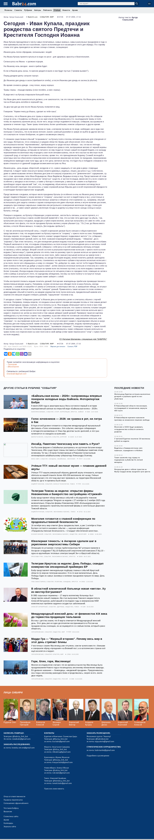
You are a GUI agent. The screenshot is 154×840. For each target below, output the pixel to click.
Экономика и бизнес (61, 511)
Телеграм (12, 364)
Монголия (71, 459)
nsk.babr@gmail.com (61, 773)
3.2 (18, 835)
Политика (58, 581)
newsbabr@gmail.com (16, 374)
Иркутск (74, 411)
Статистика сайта (11, 816)
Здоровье (60, 606)
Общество (74, 534)
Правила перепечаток (13, 800)
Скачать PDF (72, 346)
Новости (66, 10)
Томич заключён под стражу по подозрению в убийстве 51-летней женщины (128, 460)
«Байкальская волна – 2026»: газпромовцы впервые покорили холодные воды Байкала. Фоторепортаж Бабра (66, 399)
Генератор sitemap (58, 835)
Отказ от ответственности (14, 796)
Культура (55, 437)
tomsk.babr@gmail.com (62, 783)
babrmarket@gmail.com (105, 750)
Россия (65, 679)
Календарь (8, 823)
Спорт (57, 411)
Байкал (80, 411)
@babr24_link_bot (20, 736)
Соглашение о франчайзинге (16, 803)
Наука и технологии (61, 484)
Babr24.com (33, 17)
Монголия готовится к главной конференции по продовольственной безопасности (63, 520)
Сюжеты (18, 10)
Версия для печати (58, 346)
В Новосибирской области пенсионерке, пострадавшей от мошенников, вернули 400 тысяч (130, 408)
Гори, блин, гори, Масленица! (51, 661)
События (44, 17)
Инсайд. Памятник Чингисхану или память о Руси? (65, 443)
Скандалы (52, 459)
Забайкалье (61, 459)
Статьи (57, 10)
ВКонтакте (13, 367)
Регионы (8, 10)
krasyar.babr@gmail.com (62, 762)
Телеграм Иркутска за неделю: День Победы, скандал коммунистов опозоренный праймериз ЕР (67, 565)
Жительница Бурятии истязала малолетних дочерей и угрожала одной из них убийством (132, 396)
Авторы (37, 10)
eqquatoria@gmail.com (104, 741)
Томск (72, 484)
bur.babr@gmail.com (61, 741)
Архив (75, 10)
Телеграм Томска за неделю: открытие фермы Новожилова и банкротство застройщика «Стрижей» (66, 492)
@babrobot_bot (102, 739)
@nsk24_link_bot (60, 770)
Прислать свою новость (54, 789)
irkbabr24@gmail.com (61, 752)
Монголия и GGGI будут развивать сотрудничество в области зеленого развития (129, 429)
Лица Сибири (13, 692)
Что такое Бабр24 (11, 808)
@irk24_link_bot (60, 749)
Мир (52, 17)
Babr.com (24, 3)
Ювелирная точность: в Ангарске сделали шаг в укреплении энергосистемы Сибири (63, 543)
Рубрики (28, 10)
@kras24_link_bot (60, 760)
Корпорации (65, 411)
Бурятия (63, 437)
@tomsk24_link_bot (61, 781)
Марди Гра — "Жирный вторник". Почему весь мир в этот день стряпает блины (66, 640)
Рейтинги (47, 10)
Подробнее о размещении (98, 756)
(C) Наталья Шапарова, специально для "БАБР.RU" (83, 339)
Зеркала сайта (10, 827)
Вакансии (8, 811)
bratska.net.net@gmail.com (23, 748)
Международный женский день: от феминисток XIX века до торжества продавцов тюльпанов (69, 615)
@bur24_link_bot (60, 739)
